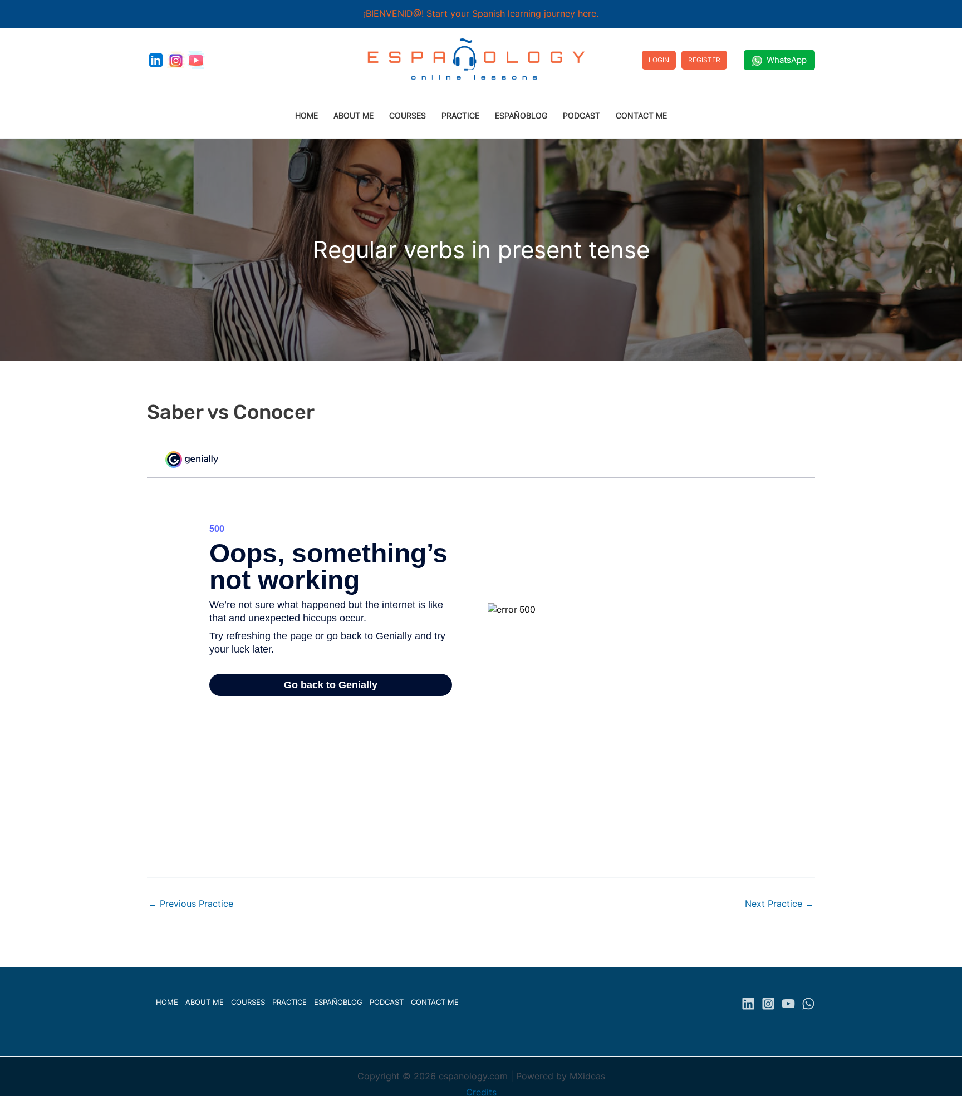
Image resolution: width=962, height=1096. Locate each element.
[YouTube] (788, 1003)
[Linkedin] (748, 1003)
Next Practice (779, 903)
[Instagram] (768, 1003)
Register (704, 60)
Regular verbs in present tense (481, 249)
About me (204, 1002)
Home (167, 1002)
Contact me (435, 1002)
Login (659, 60)
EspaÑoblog (338, 1002)
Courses (248, 1002)
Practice (289, 1002)
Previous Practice (190, 903)
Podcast (387, 1002)
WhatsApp (784, 60)
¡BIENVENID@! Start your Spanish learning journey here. (481, 13)
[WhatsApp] (808, 1003)
